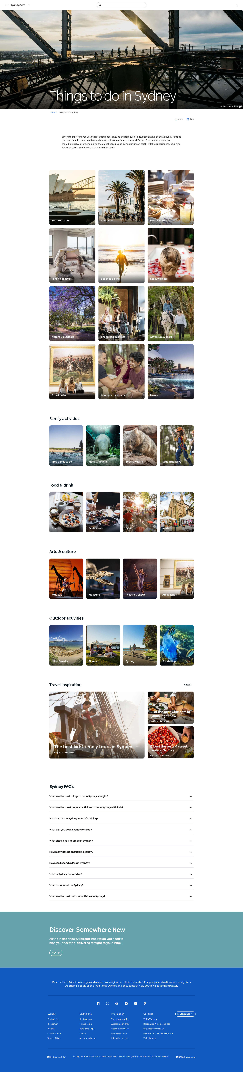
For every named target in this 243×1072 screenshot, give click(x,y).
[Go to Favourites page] (236, 5)
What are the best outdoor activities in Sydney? (77, 896)
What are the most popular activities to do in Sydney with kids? (86, 807)
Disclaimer (52, 1024)
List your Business (120, 1029)
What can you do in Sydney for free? (70, 829)
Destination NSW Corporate (156, 1024)
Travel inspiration (120, 685)
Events (82, 1033)
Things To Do (85, 1024)
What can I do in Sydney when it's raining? (73, 818)
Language (185, 1014)
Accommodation (87, 1038)
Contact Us (52, 1019)
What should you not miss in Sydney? (71, 841)
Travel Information (120, 1019)
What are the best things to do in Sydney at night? (78, 796)
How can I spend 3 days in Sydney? (69, 863)
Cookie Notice (54, 1033)
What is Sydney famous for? (65, 874)
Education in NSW (119, 1038)
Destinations (85, 1019)
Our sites (148, 1014)
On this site (85, 1014)
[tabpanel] (121, 54)
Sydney (51, 1014)
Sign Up (56, 953)
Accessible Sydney (120, 1024)
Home (52, 112)
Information (117, 1014)
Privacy (51, 1029)
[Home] (18, 5)
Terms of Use (53, 1038)
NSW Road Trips (87, 1029)
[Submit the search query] (100, 5)
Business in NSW (119, 1033)
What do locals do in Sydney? (66, 885)
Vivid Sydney (149, 1038)
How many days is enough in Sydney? (71, 852)
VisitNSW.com (150, 1019)
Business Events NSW (153, 1029)
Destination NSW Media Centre (158, 1033)
